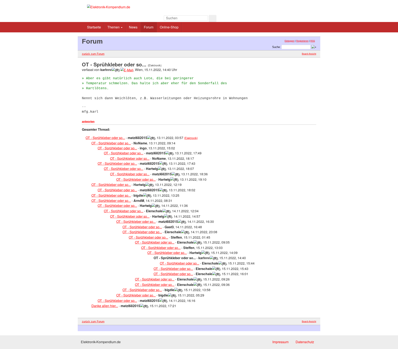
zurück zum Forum (93, 53)
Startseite (94, 27)
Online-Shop (169, 27)
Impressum (280, 341)
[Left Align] (212, 18)
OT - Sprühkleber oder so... (105, 137)
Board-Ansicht (309, 53)
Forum (148, 27)
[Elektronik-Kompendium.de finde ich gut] (306, 19)
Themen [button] (113, 27)
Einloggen (289, 41)
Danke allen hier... (104, 305)
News (133, 27)
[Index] (288, 19)
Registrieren (302, 41)
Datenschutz (305, 341)
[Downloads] (297, 19)
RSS (312, 41)
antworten (88, 121)
